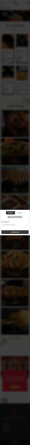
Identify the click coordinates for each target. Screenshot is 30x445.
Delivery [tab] (10, 212)
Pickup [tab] (19, 212)
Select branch (5, 221)
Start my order (15, 232)
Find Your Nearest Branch (16, 217)
